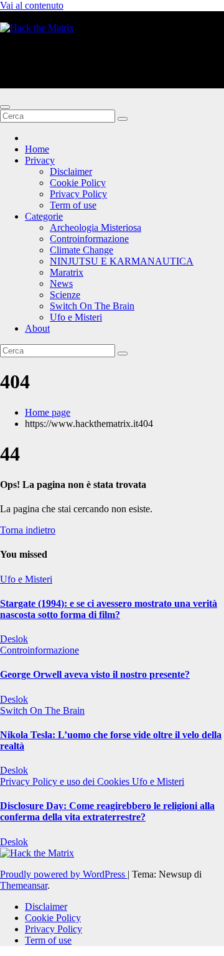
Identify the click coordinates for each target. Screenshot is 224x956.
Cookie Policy (78, 182)
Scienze (65, 294)
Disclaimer (71, 171)
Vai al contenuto (31, 5)
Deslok (14, 639)
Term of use (73, 205)
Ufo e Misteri (76, 317)
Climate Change (81, 250)
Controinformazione (89, 238)
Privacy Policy (78, 194)
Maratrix (66, 272)
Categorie (44, 216)
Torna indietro (27, 530)
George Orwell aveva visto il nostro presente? (95, 674)
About (37, 328)
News (61, 283)
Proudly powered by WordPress (64, 874)
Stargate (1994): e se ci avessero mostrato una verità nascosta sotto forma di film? (108, 609)
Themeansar (23, 885)
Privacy (40, 160)
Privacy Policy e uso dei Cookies (66, 781)
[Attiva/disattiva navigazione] (5, 107)
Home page (47, 412)
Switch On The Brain (92, 306)
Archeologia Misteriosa (95, 227)
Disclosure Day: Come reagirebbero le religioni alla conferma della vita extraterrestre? (107, 811)
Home (37, 149)
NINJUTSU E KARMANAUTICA (122, 261)
